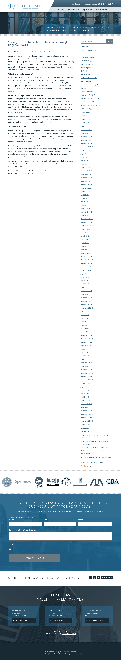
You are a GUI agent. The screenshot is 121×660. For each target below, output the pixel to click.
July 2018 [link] (84, 428)
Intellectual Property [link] (53, 51)
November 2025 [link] (86, 140)
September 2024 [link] (86, 188)
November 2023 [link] (86, 219)
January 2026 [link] (85, 133)
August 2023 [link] (85, 229)
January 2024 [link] (85, 215)
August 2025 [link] (85, 150)
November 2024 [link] (86, 181)
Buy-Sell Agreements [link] (88, 57)
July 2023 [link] (84, 233)
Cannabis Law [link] (85, 61)
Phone (80, 520)
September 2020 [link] (86, 346)
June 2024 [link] (84, 198)
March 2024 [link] (84, 209)
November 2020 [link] (86, 339)
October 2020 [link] (85, 342)
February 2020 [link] (85, 363)
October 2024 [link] (85, 185)
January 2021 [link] (85, 332)
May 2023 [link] (84, 239)
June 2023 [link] (84, 236)
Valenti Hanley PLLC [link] (25, 51)
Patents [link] (83, 88)
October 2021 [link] (85, 304)
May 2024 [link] (84, 202)
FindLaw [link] (83, 654)
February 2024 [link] (85, 212)
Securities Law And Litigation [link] (90, 105)
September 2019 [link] (86, 380)
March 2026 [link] (84, 126)
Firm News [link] (84, 74)
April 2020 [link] (84, 356)
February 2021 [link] (85, 328)
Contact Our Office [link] (69, 634)
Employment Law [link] (86, 64)
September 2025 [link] (86, 147)
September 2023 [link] (86, 226)
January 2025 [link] (85, 174)
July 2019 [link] (84, 387)
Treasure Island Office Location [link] (95, 620)
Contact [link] (104, 10)
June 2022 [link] (84, 277)
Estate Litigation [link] (86, 68)
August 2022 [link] (85, 270)
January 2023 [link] (85, 253)
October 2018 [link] (85, 418)
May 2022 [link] (84, 281)
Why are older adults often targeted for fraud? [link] (96, 457)
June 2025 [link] (84, 157)
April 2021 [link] (84, 322)
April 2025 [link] (84, 164)
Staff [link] (68, 10)
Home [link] (58, 10)
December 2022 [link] (86, 257)
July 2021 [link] (84, 311)
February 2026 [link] (85, 130)
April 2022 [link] (84, 284)
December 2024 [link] (86, 178)
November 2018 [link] (86, 414)
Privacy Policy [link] (53, 654)
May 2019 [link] (84, 394)
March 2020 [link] (84, 359)
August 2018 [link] (85, 424)
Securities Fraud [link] (86, 102)
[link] (27, 6)
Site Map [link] (45, 654)
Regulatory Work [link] (86, 95)
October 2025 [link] (85, 143)
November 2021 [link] (86, 301)
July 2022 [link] (84, 274)
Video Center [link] (89, 10)
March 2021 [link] (84, 325)
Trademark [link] (84, 112)
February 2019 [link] (85, 404)
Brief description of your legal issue (23, 530)
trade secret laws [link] (30, 77)
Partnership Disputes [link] (88, 85)
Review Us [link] (107, 578)
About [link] (62, 10)
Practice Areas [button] (75, 10)
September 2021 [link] (86, 308)
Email (46, 520)
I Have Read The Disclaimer (22, 549)
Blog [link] (83, 10)
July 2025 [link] (84, 154)
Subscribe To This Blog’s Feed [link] (93, 462)
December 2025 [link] (86, 137)
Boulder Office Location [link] (56, 620)
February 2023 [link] (85, 250)
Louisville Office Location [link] (20, 620)
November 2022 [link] (86, 260)
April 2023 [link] (84, 243)
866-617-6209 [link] (29, 511)
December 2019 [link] (86, 370)
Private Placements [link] (87, 92)
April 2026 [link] (84, 123)
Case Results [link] (97, 10)
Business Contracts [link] (87, 50)
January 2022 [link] (85, 294)
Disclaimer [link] (38, 654)
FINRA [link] (83, 71)
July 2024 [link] (84, 195)
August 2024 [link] (85, 191)
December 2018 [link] (86, 411)
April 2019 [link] (84, 397)
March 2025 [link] (84, 167)
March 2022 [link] (84, 287)
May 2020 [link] (84, 352)
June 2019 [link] (84, 390)
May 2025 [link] (84, 161)
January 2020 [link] (85, 366)
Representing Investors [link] (88, 98)
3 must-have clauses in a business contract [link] (95, 447)
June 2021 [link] (84, 315)
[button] (90, 577)
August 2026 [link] (85, 119)
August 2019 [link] (85, 383)
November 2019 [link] (86, 373)
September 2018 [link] (86, 421)
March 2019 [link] (84, 400)
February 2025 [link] (85, 171)
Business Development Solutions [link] (69, 654)
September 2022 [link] (86, 267)
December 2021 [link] (86, 298)
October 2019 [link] (85, 376)
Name (11, 520)
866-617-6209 (105, 3)
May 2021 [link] (84, 318)
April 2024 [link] (84, 205)
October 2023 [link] (85, 222)
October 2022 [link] (85, 263)
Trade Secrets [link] (85, 109)
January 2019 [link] (85, 407)
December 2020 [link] (86, 335)
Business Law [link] (85, 54)
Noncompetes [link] (85, 81)
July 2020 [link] (84, 349)
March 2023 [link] (84, 246)
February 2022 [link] (85, 291)
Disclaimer (13, 545)
